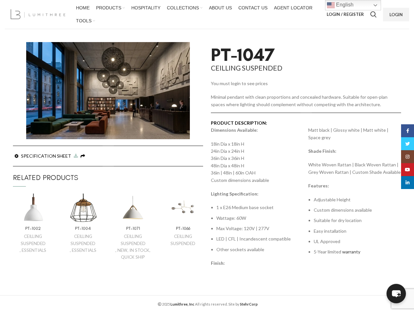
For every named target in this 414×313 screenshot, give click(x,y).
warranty (351, 251)
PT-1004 (83, 228)
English (344, 4)
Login (396, 14)
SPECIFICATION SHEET (46, 156)
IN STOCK (139, 250)
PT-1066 (183, 228)
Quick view (48, 204)
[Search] (373, 14)
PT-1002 (33, 228)
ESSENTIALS (34, 250)
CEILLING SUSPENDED (33, 240)
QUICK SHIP (133, 257)
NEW (122, 250)
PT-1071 (133, 228)
